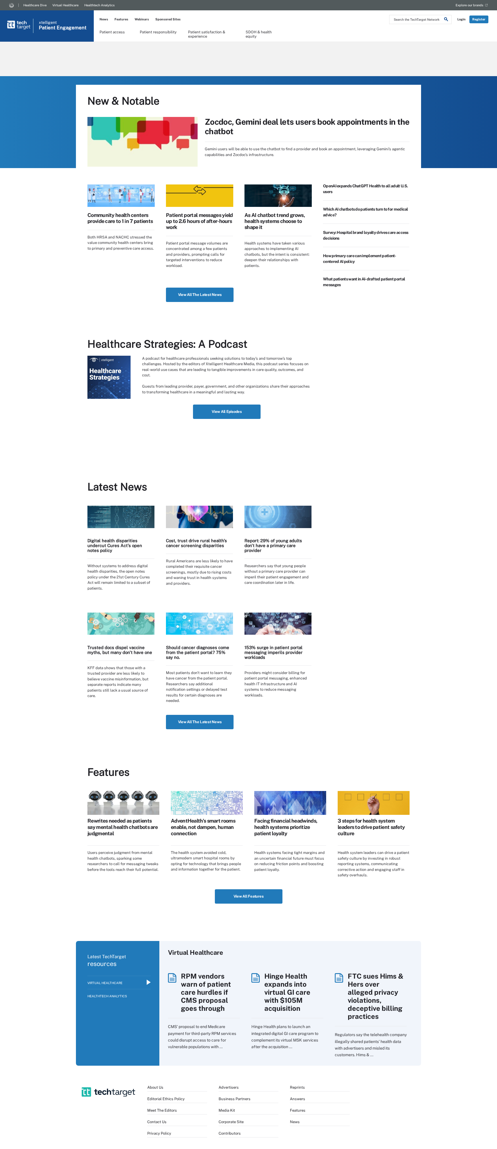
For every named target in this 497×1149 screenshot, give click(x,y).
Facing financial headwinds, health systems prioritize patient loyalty (285, 827)
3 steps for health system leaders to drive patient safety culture (371, 827)
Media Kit (227, 1110)
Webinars (142, 19)
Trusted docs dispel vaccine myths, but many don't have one (119, 650)
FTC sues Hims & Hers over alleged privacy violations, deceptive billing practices (376, 996)
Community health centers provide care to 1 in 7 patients (120, 218)
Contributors (230, 1133)
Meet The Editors (162, 1110)
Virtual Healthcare (65, 5)
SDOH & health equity (259, 34)
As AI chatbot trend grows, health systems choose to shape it (274, 221)
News (104, 19)
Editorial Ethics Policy (166, 1099)
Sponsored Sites (168, 19)
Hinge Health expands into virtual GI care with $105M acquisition (287, 992)
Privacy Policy (159, 1133)
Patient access (112, 32)
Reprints (297, 1087)
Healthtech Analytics (99, 5)
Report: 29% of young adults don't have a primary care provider (273, 545)
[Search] (446, 20)
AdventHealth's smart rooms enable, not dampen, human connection (203, 827)
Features (121, 19)
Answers (297, 1099)
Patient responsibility (158, 32)
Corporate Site (231, 1122)
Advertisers (229, 1087)
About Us (155, 1087)
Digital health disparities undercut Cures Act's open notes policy (114, 545)
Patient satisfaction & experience (206, 34)
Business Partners (235, 1099)
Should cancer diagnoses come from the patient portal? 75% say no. (197, 652)
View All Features (249, 896)
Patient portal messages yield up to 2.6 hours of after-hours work (199, 221)
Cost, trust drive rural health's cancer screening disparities (196, 543)
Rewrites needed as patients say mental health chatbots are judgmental (122, 827)
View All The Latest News (200, 294)
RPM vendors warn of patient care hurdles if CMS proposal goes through (206, 992)
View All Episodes (227, 411)
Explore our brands (469, 5)
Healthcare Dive (35, 5)
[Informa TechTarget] (11, 5)
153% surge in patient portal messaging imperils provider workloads (273, 652)
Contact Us (157, 1122)
